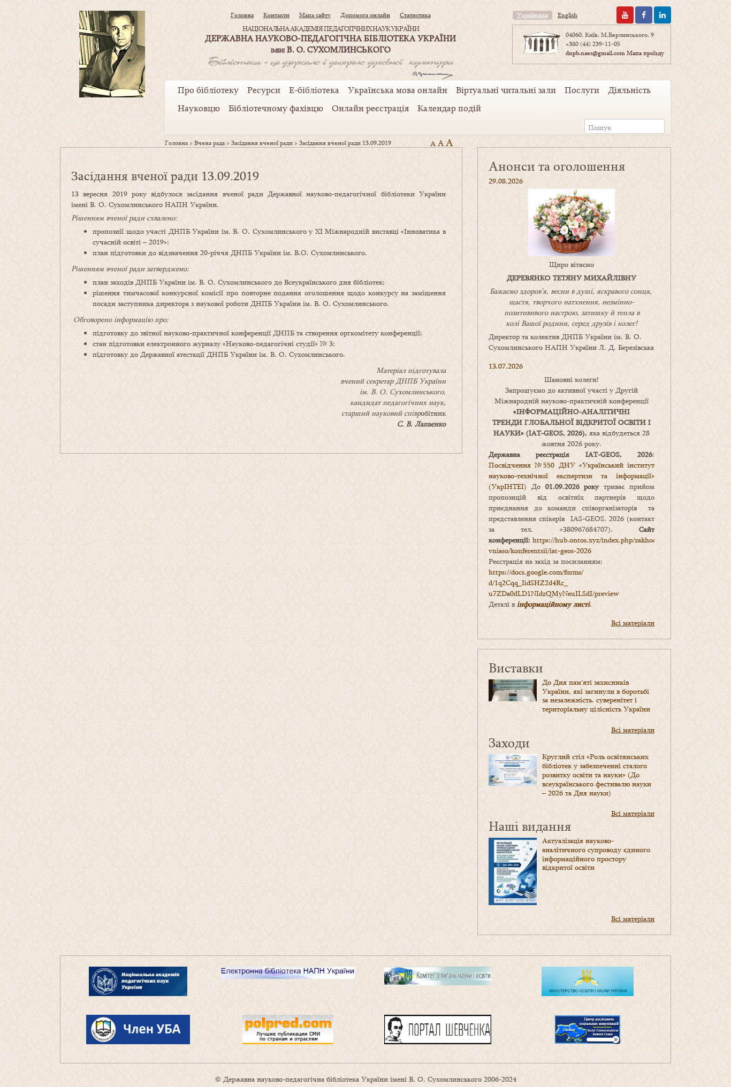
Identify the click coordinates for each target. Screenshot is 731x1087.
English (567, 15)
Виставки (516, 667)
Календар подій (449, 108)
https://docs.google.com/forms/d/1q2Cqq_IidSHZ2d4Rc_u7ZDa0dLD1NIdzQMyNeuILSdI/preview (554, 582)
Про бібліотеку (208, 90)
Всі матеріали (632, 622)
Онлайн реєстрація (370, 108)
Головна (242, 15)
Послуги (582, 90)
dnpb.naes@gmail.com (595, 53)
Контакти (276, 15)
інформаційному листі (553, 604)
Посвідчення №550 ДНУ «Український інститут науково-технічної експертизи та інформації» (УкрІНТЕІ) (571, 475)
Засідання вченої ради (262, 143)
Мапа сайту (315, 15)
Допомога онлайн (365, 15)
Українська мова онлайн (397, 90)
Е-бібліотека (314, 90)
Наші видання (530, 826)
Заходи (509, 742)
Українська (532, 15)
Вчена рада (209, 143)
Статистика (415, 15)
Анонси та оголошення (557, 165)
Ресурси (263, 90)
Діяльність (629, 90)
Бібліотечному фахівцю (276, 108)
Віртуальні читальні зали (506, 90)
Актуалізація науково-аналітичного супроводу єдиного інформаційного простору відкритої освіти (596, 854)
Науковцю (199, 108)
